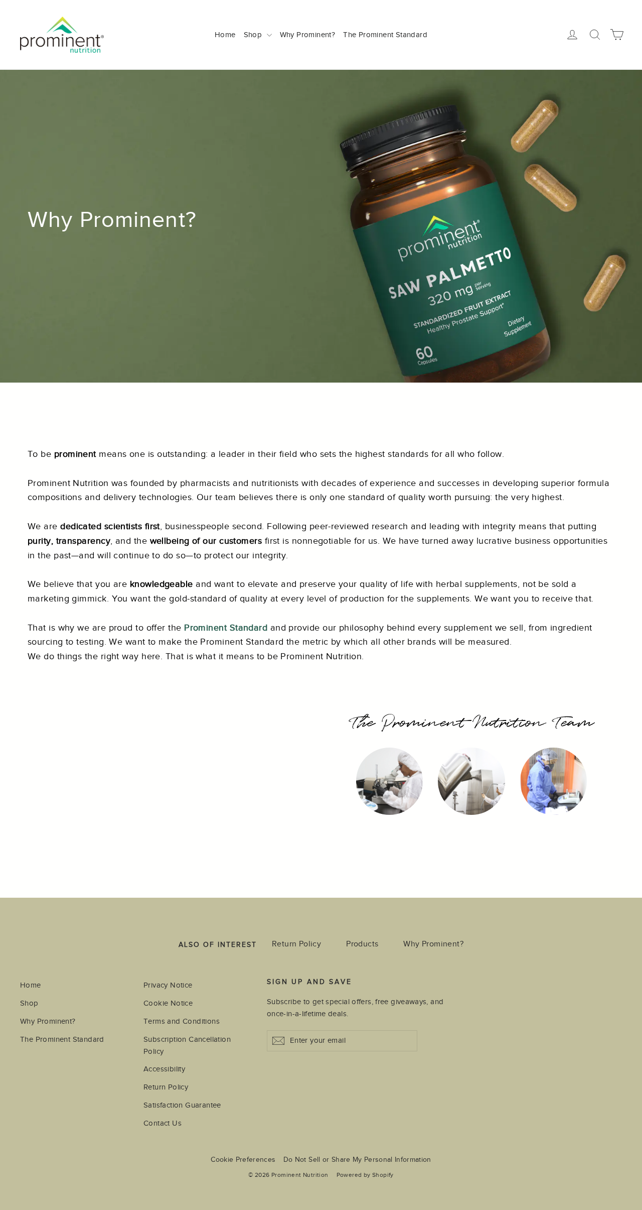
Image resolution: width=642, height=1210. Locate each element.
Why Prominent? (308, 35)
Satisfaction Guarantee (182, 1105)
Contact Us (162, 1123)
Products (362, 943)
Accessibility (164, 1069)
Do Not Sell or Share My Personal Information (357, 1159)
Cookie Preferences (243, 1159)
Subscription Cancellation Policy (187, 1045)
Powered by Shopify (365, 1174)
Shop (254, 35)
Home (225, 35)
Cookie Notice (168, 1003)
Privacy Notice (168, 985)
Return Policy (296, 943)
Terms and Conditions (181, 1021)
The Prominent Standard (385, 35)
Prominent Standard (225, 628)
